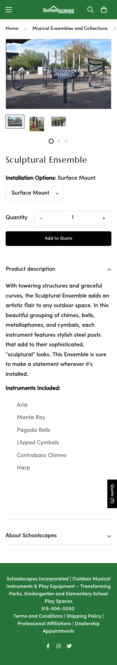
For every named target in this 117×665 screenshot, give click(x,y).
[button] (103, 9)
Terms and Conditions (38, 616)
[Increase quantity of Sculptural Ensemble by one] (104, 218)
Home (12, 28)
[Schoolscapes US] (58, 9)
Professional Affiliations (44, 623)
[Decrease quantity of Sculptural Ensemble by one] (41, 218)
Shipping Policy (83, 616)
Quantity (16, 218)
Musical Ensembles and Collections (70, 28)
